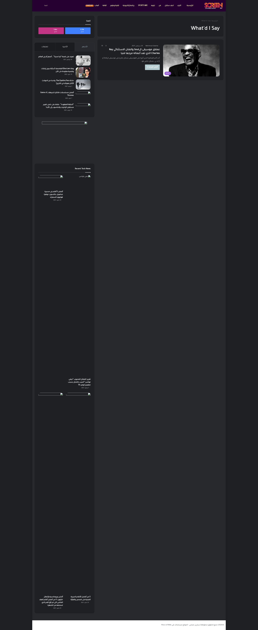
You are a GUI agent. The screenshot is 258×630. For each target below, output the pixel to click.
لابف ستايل (169, 6)
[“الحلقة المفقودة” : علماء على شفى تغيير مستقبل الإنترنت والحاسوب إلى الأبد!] (83, 108)
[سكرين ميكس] (213, 6)
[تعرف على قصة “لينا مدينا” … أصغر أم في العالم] (83, 60)
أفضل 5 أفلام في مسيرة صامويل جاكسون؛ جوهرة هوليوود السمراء (53, 194)
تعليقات (45, 47)
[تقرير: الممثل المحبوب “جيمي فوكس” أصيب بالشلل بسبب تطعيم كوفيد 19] (78, 276)
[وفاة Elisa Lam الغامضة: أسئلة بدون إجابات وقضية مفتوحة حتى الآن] (83, 72)
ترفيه (153, 6)
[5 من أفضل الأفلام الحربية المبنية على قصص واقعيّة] (78, 493)
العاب (92, 6)
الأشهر (84, 47)
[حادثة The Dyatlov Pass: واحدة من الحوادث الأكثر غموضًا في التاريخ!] (83, 84)
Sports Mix (142, 6)
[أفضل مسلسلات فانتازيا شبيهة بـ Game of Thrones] (83, 96)
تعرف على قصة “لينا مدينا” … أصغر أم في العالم (56, 57)
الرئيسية (190, 6)
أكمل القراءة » (152, 67)
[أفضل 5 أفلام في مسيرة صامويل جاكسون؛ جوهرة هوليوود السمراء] (50, 182)
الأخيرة (65, 47)
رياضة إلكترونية (128, 6)
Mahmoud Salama (152, 46)
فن (160, 6)
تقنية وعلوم (114, 6)
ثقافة (105, 6)
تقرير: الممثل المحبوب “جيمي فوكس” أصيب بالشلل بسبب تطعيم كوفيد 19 (79, 382)
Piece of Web (166, 625)
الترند (179, 6)
